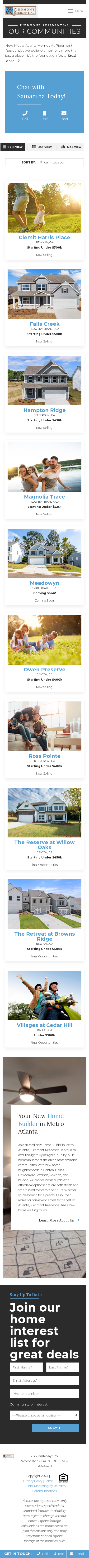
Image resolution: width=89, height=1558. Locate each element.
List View (44, 147)
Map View (73, 147)
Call (44, 1554)
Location (58, 162)
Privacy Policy (32, 1481)
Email (78, 1554)
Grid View (15, 147)
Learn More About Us (56, 1220)
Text (60, 1554)
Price (44, 162)
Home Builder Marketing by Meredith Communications (44, 1486)
